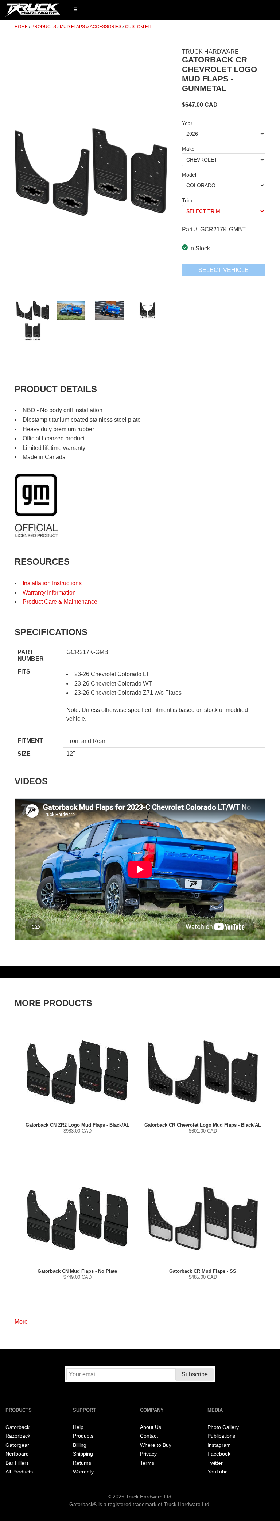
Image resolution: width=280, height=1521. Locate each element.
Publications (221, 1436)
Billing (79, 1445)
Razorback (17, 1436)
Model (189, 175)
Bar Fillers (17, 1463)
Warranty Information (49, 592)
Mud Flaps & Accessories (90, 26)
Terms (147, 1463)
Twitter (215, 1463)
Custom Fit (138, 26)
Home (21, 26)
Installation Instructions (52, 583)
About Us (150, 1427)
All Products (19, 1472)
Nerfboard (17, 1454)
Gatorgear (17, 1445)
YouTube (217, 1472)
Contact (149, 1436)
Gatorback (17, 1427)
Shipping (83, 1454)
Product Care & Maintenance (60, 602)
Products (43, 26)
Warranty (83, 1472)
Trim (187, 200)
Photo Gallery (223, 1427)
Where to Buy (155, 1445)
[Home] (32, 10)
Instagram (219, 1445)
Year (187, 123)
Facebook (218, 1454)
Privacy (148, 1454)
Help (78, 1427)
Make (188, 149)
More (21, 1322)
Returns (82, 1463)
